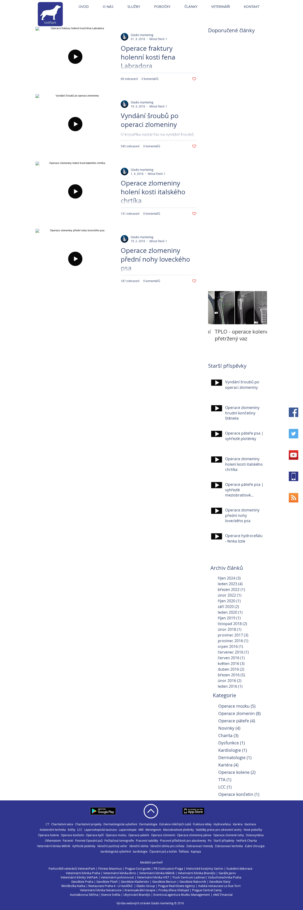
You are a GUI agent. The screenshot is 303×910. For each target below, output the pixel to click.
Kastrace (250, 824)
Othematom (53, 840)
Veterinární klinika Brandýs (196, 873)
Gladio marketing (162, 903)
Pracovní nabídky (147, 840)
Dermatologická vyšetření (120, 824)
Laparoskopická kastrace (100, 829)
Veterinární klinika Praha (83, 873)
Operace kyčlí (95, 835)
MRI (140, 829)
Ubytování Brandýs (136, 894)
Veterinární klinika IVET (153, 877)
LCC (79, 829)
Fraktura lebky (202, 824)
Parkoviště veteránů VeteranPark (72, 868)
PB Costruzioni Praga (168, 868)
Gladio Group (145, 886)
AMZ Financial (222, 894)
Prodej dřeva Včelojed (173, 890)
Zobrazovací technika (229, 846)
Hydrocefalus (222, 824)
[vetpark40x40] (293, 476)
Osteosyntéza (255, 835)
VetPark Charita (246, 840)
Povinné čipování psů (88, 840)
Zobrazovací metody (199, 846)
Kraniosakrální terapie (140, 890)
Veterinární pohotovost (117, 877)
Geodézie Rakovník (193, 881)
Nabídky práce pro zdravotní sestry (219, 829)
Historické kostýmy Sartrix (204, 868)
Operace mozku (116, 835)
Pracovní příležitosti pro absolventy (183, 840)
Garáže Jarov (227, 873)
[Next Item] (259, 307)
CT (47, 824)
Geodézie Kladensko (135, 881)
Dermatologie (148, 824)
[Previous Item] (216, 307)
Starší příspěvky (224, 840)
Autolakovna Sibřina (84, 894)
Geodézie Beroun (164, 881)
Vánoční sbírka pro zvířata (167, 846)
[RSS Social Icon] (293, 497)
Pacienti (68, 840)
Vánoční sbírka (138, 846)
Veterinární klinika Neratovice (100, 890)
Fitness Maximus (110, 868)
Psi (210, 840)
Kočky (71, 829)
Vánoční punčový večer (112, 846)
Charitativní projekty (88, 824)
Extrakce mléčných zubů (175, 824)
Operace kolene (48, 835)
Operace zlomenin (163, 835)
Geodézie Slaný (220, 881)
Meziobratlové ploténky (178, 829)
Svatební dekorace (239, 868)
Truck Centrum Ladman (188, 877)
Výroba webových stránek (133, 903)
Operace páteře (138, 835)
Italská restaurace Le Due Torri (219, 886)
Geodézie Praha (82, 881)
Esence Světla (110, 894)
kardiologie (140, 851)
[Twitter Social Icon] (293, 433)
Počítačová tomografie (119, 840)
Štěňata (184, 851)
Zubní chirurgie (255, 846)
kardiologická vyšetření (116, 851)
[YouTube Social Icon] (293, 455)
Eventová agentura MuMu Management (181, 894)
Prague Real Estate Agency (176, 886)
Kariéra (238, 824)
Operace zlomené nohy (228, 835)
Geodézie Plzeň (107, 881)
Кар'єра (196, 851)
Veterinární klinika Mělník (53, 846)
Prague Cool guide (138, 868)
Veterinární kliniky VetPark (79, 877)
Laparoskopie (128, 829)
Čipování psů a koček (163, 851)
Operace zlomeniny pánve (194, 835)
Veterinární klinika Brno (119, 873)
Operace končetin (72, 835)
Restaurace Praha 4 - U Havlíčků (110, 886)
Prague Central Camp (207, 890)
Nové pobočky (253, 829)
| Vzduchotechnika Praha (223, 877)
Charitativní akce (62, 824)
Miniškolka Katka (73, 886)
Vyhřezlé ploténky (83, 846)
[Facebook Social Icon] (293, 412)
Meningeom (153, 829)
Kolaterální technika (53, 829)
